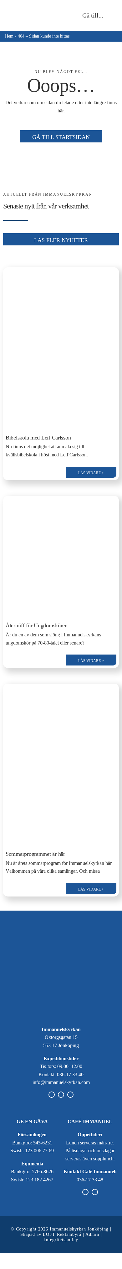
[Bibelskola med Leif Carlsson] (61, 273)
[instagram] (61, 1095)
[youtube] (70, 1095)
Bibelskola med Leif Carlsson (38, 437)
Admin (92, 1234)
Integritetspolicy (61, 1239)
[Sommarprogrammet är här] (61, 690)
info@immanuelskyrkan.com (61, 1082)
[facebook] (51, 1095)
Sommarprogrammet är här (35, 854)
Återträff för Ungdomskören (37, 625)
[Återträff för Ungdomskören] (61, 502)
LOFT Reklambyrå (62, 1234)
